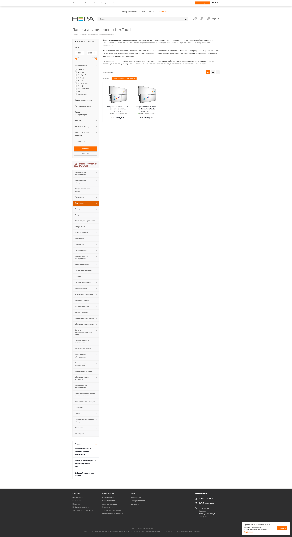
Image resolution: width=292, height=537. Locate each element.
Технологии (136, 497)
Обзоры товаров (138, 501)
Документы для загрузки (82, 510)
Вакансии (76, 501)
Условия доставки (109, 501)
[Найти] (185, 19)
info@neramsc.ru (129, 12)
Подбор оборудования (111, 510)
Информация (108, 493)
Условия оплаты (108, 497)
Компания (77, 493)
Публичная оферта (80, 507)
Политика (76, 504)
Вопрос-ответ (136, 504)
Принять (282, 528)
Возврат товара (108, 507)
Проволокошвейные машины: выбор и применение (83, 451)
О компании (77, 497)
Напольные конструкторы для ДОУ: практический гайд (85, 463)
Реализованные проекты (112, 513)
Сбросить (85, 153)
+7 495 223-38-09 (146, 12)
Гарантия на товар (109, 504)
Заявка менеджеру (203, 3)
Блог (133, 493)
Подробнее (248, 532)
